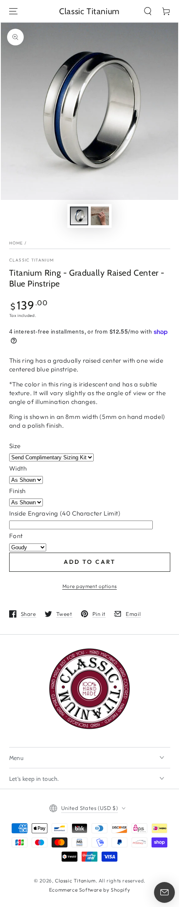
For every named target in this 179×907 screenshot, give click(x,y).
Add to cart (90, 562)
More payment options (89, 586)
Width (18, 468)
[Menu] (13, 11)
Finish (17, 491)
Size (15, 446)
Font (16, 536)
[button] (148, 11)
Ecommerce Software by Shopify (89, 890)
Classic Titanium (31, 260)
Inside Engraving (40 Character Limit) (65, 513)
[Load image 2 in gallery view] (100, 216)
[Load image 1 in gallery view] (79, 216)
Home (16, 243)
